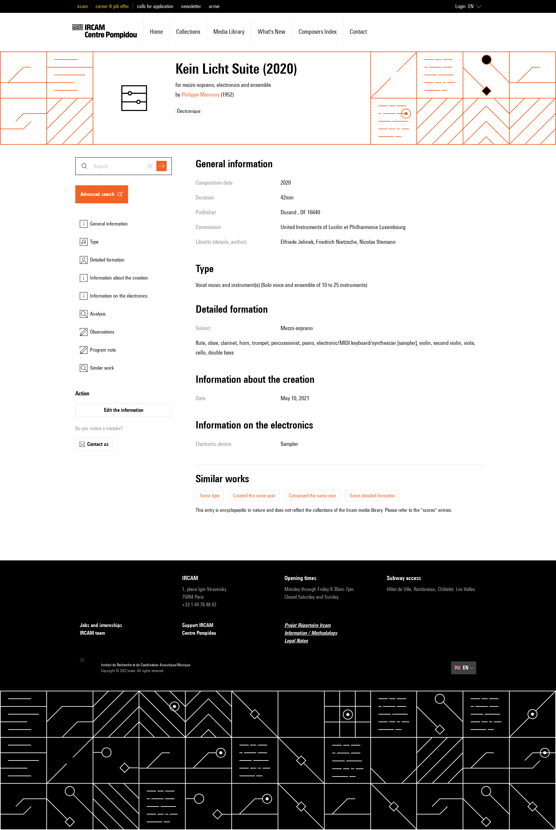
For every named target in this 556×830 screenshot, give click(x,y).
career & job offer (112, 6)
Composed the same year (312, 496)
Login (460, 6)
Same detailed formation (372, 496)
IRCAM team (92, 633)
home (156, 31)
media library (229, 31)
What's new (271, 31)
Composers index (318, 31)
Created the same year (254, 496)
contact (358, 31)
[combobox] (123, 166)
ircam (82, 6)
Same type (209, 496)
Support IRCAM (197, 625)
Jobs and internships (101, 625)
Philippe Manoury (200, 94)
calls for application (155, 6)
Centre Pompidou (199, 633)
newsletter (191, 6)
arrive (214, 6)
